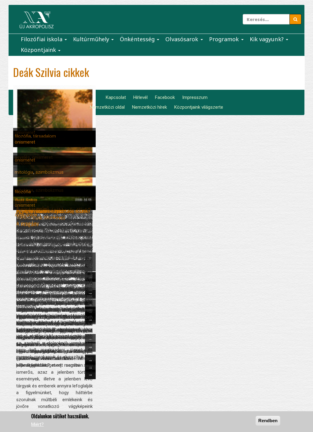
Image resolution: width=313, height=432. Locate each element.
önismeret (25, 142)
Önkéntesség (138, 39)
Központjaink (39, 49)
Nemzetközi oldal (107, 107)
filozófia (23, 136)
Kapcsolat (116, 97)
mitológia (24, 172)
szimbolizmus (49, 172)
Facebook (165, 97)
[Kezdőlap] (36, 20)
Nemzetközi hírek (149, 107)
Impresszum (195, 97)
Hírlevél (140, 97)
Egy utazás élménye (38, 210)
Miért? (37, 424)
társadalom (44, 136)
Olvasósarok (182, 39)
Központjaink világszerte (198, 107)
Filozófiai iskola (42, 39)
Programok (225, 39)
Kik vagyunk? (267, 39)
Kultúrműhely (92, 39)
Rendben (268, 420)
